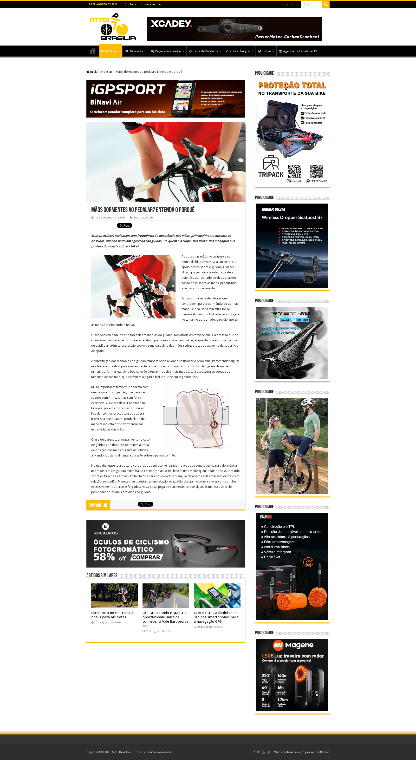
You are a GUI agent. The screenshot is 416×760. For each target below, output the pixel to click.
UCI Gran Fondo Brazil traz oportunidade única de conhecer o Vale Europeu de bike (165, 619)
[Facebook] (282, 4)
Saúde (149, 217)
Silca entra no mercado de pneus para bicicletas (113, 615)
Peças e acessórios (168, 51)
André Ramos (320, 752)
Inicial (93, 71)
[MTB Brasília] (113, 26)
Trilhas (266, 51)
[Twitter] (287, 4)
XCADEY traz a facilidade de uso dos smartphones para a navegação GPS (216, 617)
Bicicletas (136, 51)
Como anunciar (151, 4)
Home (92, 51)
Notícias (111, 51)
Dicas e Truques (240, 51)
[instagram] (297, 4)
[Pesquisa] (326, 4)
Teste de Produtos (205, 51)
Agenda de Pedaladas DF (300, 51)
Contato (130, 4)
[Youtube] (292, 4)
